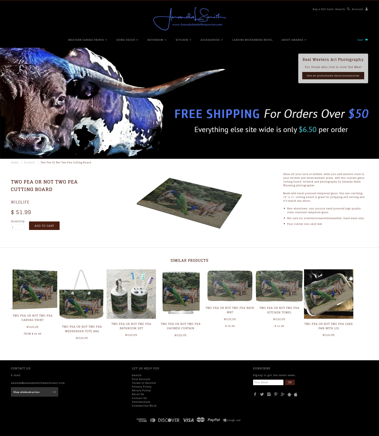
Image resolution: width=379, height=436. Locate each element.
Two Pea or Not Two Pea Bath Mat (230, 310)
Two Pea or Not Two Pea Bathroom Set (131, 326)
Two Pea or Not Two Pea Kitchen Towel (279, 310)
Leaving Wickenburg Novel (252, 40)
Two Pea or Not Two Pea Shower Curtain (181, 326)
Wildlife (20, 202)
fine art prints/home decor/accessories (333, 76)
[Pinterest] (276, 394)
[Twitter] (262, 394)
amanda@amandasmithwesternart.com (38, 383)
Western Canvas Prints (86, 40)
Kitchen (182, 40)
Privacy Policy (142, 387)
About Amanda (292, 40)
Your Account (141, 379)
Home (15, 162)
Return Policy (141, 390)
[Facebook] (255, 394)
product (29, 162)
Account (357, 9)
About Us (138, 394)
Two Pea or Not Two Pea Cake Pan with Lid (328, 326)
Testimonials (141, 402)
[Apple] (295, 394)
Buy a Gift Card (323, 9)
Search (340, 9)
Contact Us (139, 398)
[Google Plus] (283, 394)
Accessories (210, 40)
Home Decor (126, 40)
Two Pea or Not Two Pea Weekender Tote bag (82, 328)
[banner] (189, 19)
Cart (360, 40)
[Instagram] (269, 394)
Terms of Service (144, 383)
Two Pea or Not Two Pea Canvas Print (33, 317)
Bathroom (155, 40)
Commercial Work (144, 406)
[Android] (289, 394)
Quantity (18, 221)
